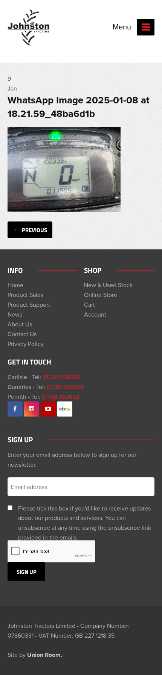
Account (95, 314)
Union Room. (44, 654)
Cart (89, 304)
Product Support (29, 304)
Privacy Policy (26, 344)
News (15, 314)
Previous (34, 230)
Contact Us (22, 334)
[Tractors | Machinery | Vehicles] (29, 27)
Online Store (100, 295)
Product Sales (25, 295)
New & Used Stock (108, 285)
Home (15, 285)
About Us (20, 324)
